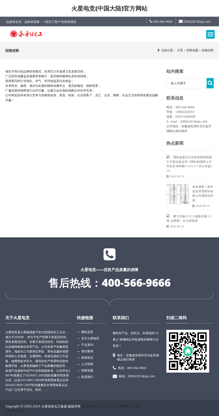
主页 (180, 50)
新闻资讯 (87, 357)
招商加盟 (192, 50)
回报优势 (208, 50)
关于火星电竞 (17, 317)
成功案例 (87, 351)
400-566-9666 (162, 21)
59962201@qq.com (197, 21)
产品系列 (87, 345)
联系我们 (87, 377)
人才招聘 (87, 364)
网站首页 (87, 332)
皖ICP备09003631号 (96, 406)
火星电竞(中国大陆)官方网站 (109, 8)
